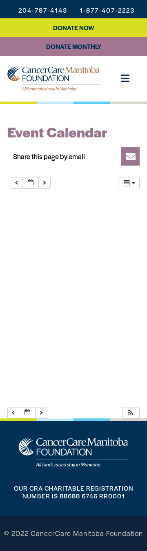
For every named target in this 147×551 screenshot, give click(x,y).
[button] (73, 156)
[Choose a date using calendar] (30, 183)
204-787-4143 (42, 10)
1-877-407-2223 (107, 10)
